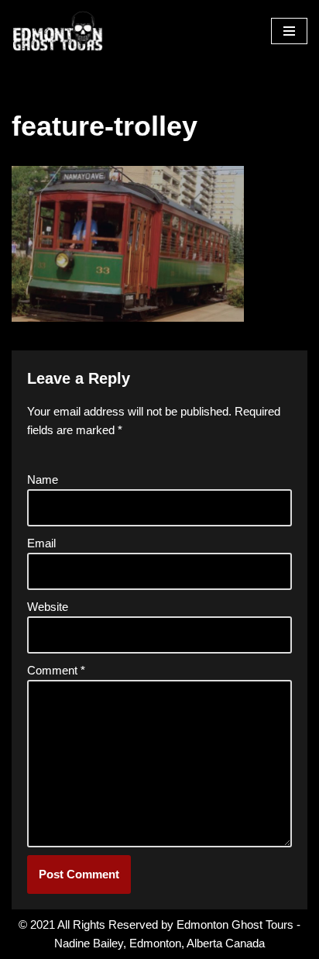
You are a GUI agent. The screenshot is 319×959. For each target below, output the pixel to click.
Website (47, 606)
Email (41, 543)
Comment (56, 670)
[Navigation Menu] (289, 31)
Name (42, 479)
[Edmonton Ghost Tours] (58, 31)
